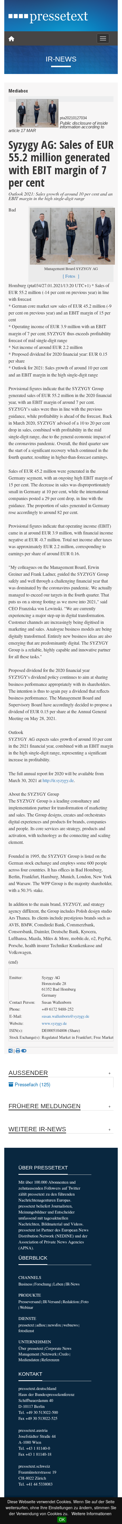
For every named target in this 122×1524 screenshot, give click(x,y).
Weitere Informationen (91, 1513)
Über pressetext (30, 1348)
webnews (70, 1325)
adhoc (41, 1325)
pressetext (26, 1325)
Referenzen (50, 1359)
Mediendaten (28, 1359)
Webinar (26, 1307)
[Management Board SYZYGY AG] (37, 113)
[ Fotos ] (71, 276)
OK (62, 1519)
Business (25, 1284)
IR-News (72, 1284)
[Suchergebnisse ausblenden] (23, 1051)
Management (28, 1354)
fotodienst (26, 1330)
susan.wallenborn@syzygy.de (65, 1016)
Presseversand (29, 1301)
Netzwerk (49, 1354)
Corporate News (58, 1348)
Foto (85, 1301)
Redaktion (71, 1301)
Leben (58, 1284)
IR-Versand (51, 1301)
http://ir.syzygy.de (58, 780)
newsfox (54, 1325)
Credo (64, 1354)
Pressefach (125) (32, 1084)
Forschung (42, 1284)
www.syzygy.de (54, 1023)
